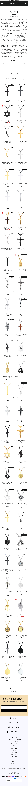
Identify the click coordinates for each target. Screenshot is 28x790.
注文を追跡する (14, 741)
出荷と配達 (14, 737)
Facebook (14, 759)
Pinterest (14, 763)
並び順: (5, 78)
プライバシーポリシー (14, 752)
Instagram (14, 765)
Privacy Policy (18, 768)
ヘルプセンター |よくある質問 (14, 739)
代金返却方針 (14, 748)
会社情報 (14, 772)
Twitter (14, 761)
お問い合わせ (14, 756)
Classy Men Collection (16, 773)
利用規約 (14, 750)
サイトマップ (14, 754)
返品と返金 (14, 743)
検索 (14, 745)
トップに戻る (14, 691)
